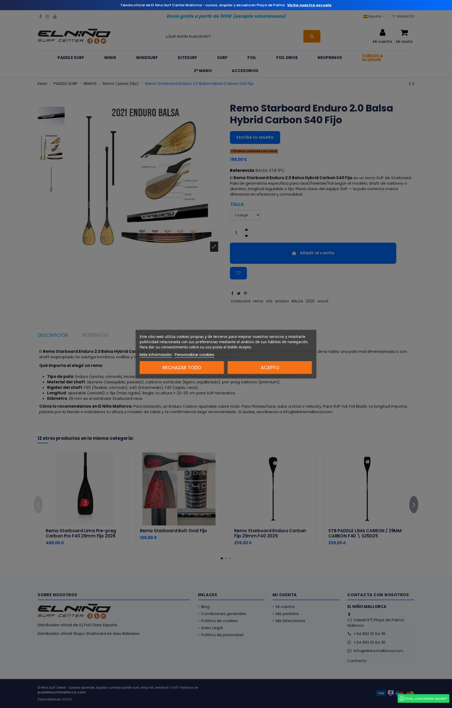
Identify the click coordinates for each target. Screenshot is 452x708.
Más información (156, 354)
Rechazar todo (182, 367)
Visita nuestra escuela (309, 5)
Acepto (270, 367)
